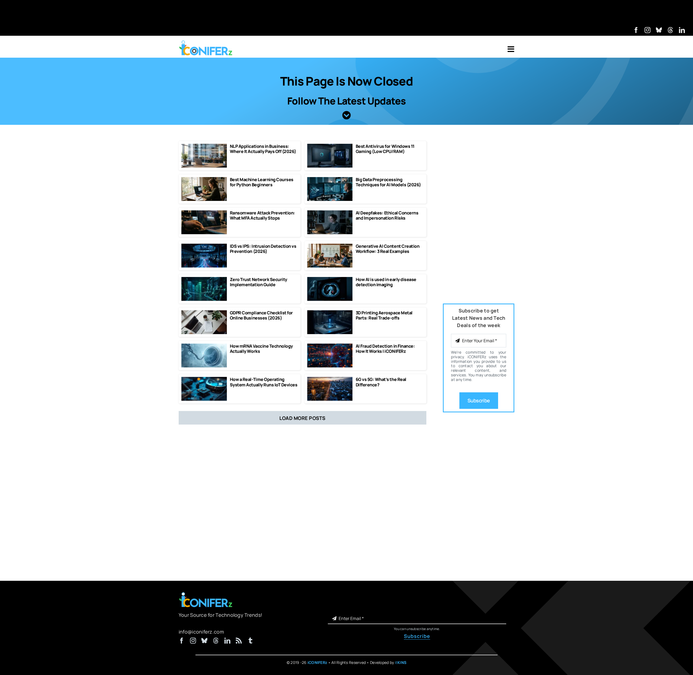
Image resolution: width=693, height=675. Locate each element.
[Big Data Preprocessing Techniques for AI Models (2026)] (330, 179)
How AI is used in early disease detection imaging (386, 282)
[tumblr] (250, 641)
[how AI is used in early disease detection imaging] (330, 279)
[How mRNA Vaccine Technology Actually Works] (204, 346)
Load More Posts (302, 418)
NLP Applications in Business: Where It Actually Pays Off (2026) (263, 148)
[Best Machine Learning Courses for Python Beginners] (204, 179)
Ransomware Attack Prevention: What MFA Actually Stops (262, 215)
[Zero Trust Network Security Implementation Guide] (204, 279)
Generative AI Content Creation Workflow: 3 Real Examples (388, 248)
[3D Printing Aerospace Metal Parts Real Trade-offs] (330, 312)
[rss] (239, 641)
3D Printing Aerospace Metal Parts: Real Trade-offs (384, 315)
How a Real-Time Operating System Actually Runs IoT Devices (264, 381)
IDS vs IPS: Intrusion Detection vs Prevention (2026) (263, 248)
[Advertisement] (346, 12)
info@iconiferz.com (201, 631)
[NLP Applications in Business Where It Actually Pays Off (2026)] (204, 146)
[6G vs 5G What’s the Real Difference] (330, 379)
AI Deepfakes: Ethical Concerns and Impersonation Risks (387, 215)
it (401, 662)
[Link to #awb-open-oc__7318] (511, 49)
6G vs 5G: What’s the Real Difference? (381, 381)
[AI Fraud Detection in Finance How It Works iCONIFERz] (330, 346)
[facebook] (636, 30)
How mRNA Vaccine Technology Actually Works (261, 348)
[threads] (671, 30)
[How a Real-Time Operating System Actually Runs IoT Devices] (204, 379)
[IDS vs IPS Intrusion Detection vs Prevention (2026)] (204, 246)
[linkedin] (682, 30)
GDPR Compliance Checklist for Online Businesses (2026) (261, 315)
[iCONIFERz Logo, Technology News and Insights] (206, 42)
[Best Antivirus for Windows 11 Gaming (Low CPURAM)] (330, 146)
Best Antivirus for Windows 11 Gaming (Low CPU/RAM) (385, 148)
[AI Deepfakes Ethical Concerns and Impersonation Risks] (330, 213)
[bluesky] (659, 30)
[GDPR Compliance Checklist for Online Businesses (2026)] (204, 312)
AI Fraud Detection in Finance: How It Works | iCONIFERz (385, 348)
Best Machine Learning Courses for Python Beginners (261, 182)
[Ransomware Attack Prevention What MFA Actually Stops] (204, 213)
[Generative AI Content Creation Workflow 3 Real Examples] (330, 246)
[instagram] (647, 30)
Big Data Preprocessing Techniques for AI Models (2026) (388, 182)
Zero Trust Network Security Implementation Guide (258, 282)
